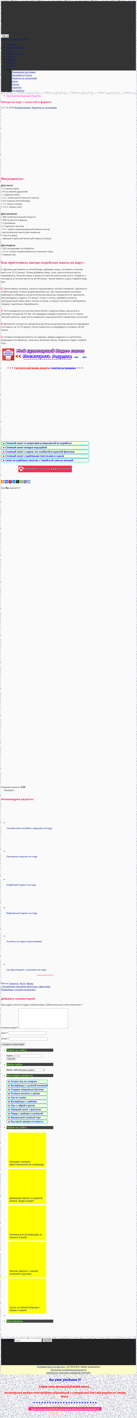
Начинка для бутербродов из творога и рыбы (25, 1236)
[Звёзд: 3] (45, 637)
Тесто (22, 983)
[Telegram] (29, 481)
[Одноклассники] (2, 481)
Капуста (13, 983)
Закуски (10, 62)
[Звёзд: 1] (45, 518)
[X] (17, 481)
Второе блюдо (14, 53)
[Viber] (25, 481)
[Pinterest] (10, 481)
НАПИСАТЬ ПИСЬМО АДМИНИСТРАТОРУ (68, 1372)
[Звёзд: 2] (45, 578)
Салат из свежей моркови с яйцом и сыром (24, 1309)
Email (5, 1038)
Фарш (30, 983)
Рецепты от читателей (24, 78)
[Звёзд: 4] (45, 696)
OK (11, 1059)
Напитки (17, 87)
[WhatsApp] (21, 481)
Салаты (10, 56)
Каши (15, 81)
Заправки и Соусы (22, 75)
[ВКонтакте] (6, 481)
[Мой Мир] (14, 481)
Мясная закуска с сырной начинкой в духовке (23, 1272)
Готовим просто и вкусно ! (51, 1366)
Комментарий (10, 1027)
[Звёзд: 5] (45, 755)
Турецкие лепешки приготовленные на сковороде (26, 1163)
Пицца (15, 84)
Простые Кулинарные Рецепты (23, 95)
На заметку (18, 90)
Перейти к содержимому (15, 39)
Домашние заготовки (24, 72)
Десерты (11, 59)
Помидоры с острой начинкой (18, 989)
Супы (9, 50)
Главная (11, 44)
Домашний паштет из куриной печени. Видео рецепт (26, 1199)
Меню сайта (12, 1070)
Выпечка (11, 65)
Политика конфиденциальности (69, 1369)
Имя (4, 1032)
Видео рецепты (15, 47)
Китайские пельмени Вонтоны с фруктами (25, 986)
